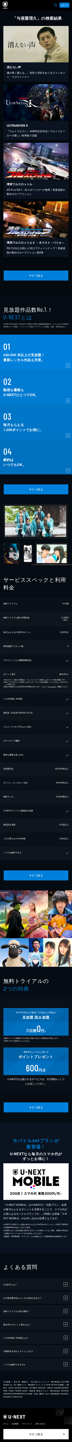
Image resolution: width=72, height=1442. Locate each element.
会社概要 (15, 1424)
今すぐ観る (36, 275)
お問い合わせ (40, 1424)
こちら (52, 686)
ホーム (5, 1424)
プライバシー (27, 1424)
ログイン (64, 5)
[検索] (55, 5)
